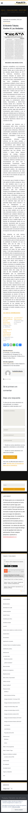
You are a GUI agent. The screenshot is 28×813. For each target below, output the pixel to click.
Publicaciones (12, 10)
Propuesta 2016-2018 (9, 732)
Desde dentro (6, 633)
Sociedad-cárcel (6, 768)
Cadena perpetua (7, 611)
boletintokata (6, 21)
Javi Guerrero (7, 725)
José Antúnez (7, 729)
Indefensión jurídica (7, 648)
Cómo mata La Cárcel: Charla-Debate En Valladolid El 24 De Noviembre (14, 364)
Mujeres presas (6, 674)
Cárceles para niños (7, 618)
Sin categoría (6, 764)
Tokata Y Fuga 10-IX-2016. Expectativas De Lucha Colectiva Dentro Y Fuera (7, 332)
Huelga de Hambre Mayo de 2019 (11, 710)
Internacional (6, 652)
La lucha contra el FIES (9, 756)
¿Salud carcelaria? (8, 662)
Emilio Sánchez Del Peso (9, 695)
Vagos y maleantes (7, 771)
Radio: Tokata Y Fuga (8, 750)
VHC (4, 775)
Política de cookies (16, 806)
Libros (5, 743)
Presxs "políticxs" (7, 685)
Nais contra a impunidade (9, 677)
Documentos (6, 637)
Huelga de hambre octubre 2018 (11, 714)
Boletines (22, 10)
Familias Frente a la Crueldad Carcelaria (12, 645)
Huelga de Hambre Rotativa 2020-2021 (12, 721)
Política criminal (6, 681)
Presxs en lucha (6, 689)
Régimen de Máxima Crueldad (9, 754)
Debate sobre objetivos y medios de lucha (12, 630)
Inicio (3, 10)
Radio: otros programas (8, 746)
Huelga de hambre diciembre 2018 (12, 702)
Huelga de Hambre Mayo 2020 (11, 706)
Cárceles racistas (7, 622)
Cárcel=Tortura (6, 615)
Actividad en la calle (7, 607)
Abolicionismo (6, 604)
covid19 (5, 626)
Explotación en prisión (8, 641)
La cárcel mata (6, 656)
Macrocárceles (6, 666)
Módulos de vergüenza (8, 670)
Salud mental (6, 760)
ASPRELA (6, 691)
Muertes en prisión (8, 659)
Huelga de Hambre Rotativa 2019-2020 (12, 717)
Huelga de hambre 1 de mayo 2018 (12, 699)
